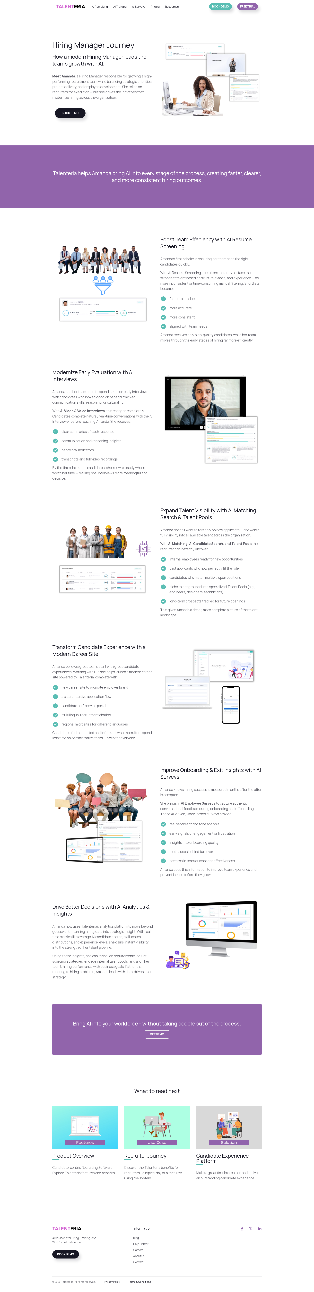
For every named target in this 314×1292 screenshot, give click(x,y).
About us (139, 1256)
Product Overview (73, 1156)
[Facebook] (242, 1228)
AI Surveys (138, 6)
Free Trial (247, 6)
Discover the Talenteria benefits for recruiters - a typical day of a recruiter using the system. (153, 1173)
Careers (138, 1250)
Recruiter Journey (145, 1156)
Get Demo (157, 1034)
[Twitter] (251, 1228)
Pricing (155, 6)
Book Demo (220, 6)
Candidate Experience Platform (222, 1158)
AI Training (120, 6)
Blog (136, 1238)
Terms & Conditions (139, 1282)
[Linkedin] (260, 1228)
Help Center (140, 1244)
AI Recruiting (100, 6)
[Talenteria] (71, 6)
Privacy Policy (112, 1282)
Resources (172, 6)
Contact (138, 1262)
